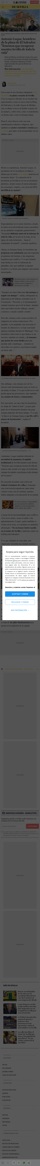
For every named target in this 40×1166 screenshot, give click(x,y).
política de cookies (27, 580)
